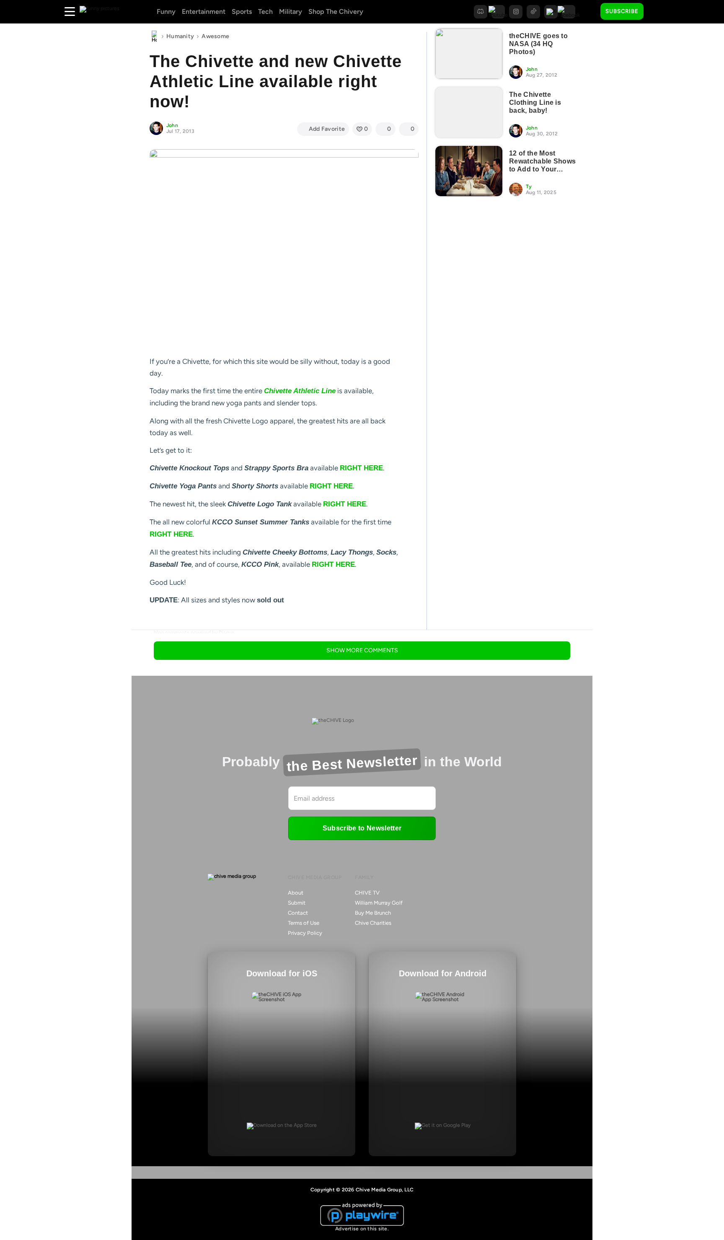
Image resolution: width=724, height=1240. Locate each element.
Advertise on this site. (362, 1229)
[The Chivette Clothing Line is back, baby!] (468, 112)
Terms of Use (303, 923)
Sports (242, 12)
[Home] (154, 36)
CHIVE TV (367, 893)
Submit (296, 903)
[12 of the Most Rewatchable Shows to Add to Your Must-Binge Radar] (468, 171)
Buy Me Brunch (373, 913)
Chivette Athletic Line (300, 391)
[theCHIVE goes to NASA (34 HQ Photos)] (468, 54)
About (295, 893)
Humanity (180, 36)
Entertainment (203, 12)
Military (290, 12)
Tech (265, 12)
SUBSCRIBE (622, 11)
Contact (298, 913)
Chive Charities (373, 923)
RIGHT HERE (361, 468)
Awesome (215, 36)
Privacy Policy (305, 933)
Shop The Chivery (335, 12)
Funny (166, 12)
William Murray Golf (379, 903)
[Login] (657, 11)
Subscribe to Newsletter (362, 828)
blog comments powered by (194, 633)
